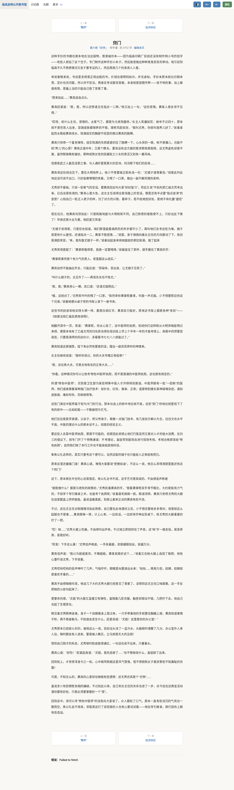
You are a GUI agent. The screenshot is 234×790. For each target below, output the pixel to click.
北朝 (46, 4)
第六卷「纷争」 (99, 47)
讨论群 (35, 4)
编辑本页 (139, 47)
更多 (55, 4)
